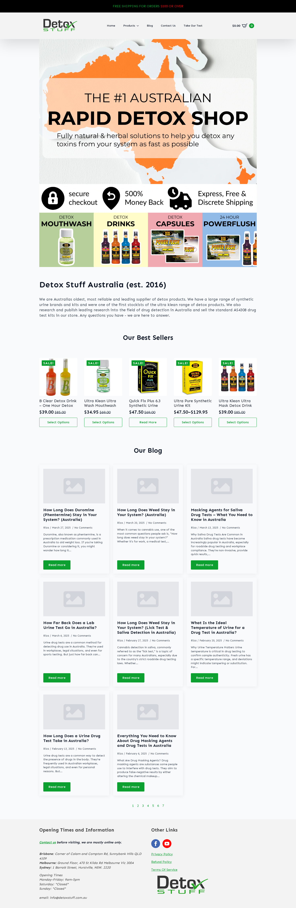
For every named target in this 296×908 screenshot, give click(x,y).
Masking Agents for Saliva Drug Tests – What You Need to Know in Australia (222, 514)
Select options (58, 422)
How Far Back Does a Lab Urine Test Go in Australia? (70, 625)
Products (129, 25)
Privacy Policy (162, 854)
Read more (147, 422)
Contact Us (168, 25)
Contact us (47, 842)
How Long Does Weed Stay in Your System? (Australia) (146, 512)
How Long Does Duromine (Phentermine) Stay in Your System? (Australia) (70, 514)
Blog (150, 25)
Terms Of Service (164, 870)
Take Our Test (193, 25)
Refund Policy (161, 862)
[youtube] (166, 843)
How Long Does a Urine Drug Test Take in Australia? (71, 738)
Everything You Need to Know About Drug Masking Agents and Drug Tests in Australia (146, 740)
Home (111, 25)
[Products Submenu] (139, 25)
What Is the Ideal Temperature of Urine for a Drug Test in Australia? (218, 627)
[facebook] (155, 843)
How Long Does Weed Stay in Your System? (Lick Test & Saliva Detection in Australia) (146, 627)
